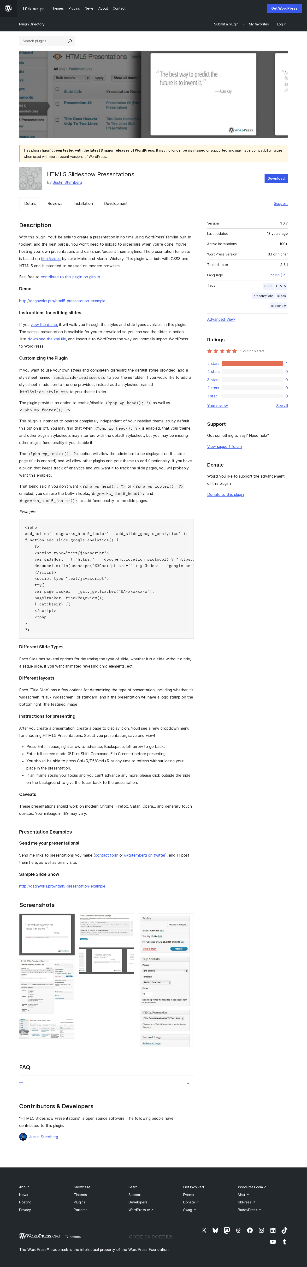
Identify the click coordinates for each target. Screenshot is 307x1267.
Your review (217, 405)
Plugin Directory (32, 24)
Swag (189, 1210)
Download (276, 178)
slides (281, 296)
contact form (106, 855)
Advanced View (221, 319)
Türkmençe (73, 1236)
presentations (263, 296)
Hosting (25, 1202)
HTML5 (281, 286)
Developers (138, 1202)
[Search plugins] (70, 41)
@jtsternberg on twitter (144, 855)
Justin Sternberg (67, 182)
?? (21, 1083)
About (24, 1187)
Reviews (54, 203)
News (23, 1195)
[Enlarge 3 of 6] (68, 1025)
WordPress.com (252, 1187)
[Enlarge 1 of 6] (68, 920)
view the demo (44, 324)
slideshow (278, 306)
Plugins (79, 1202)
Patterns (80, 1210)
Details (30, 203)
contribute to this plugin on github (70, 276)
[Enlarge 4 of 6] (127, 920)
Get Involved (193, 1187)
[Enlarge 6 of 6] (187, 920)
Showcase (82, 1187)
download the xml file (47, 339)
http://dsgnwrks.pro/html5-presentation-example (62, 300)
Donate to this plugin (225, 494)
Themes (80, 1195)
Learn (133, 1187)
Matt (243, 1195)
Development (116, 203)
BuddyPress (249, 1210)
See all (282, 405)
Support (281, 203)
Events (188, 1195)
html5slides (51, 258)
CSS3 (268, 286)
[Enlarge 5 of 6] (127, 953)
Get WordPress (284, 8)
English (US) (278, 275)
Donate (191, 1202)
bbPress (246, 1202)
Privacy (25, 1210)
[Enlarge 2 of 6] (68, 966)
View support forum (224, 446)
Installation (83, 203)
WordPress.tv (141, 1210)
